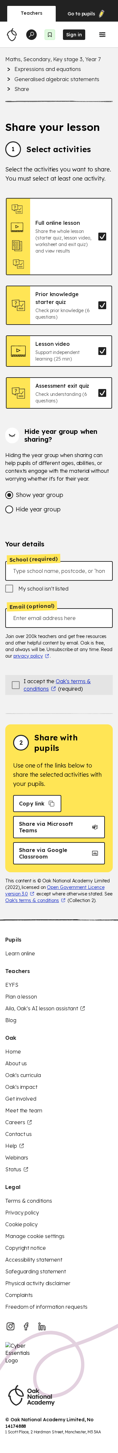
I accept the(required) (57, 685)
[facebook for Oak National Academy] (26, 1326)
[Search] (31, 34)
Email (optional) (32, 606)
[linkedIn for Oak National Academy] (42, 1326)
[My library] (50, 34)
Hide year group (38, 509)
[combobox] (59, 571)
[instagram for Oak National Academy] (10, 1326)
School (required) (34, 559)
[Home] (11, 35)
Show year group (39, 495)
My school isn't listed (43, 588)
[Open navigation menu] (102, 35)
